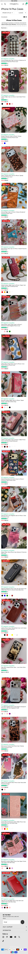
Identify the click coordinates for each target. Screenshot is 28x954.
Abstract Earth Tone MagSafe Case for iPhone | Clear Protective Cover (13, 516)
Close (15, 927)
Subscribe (22, 922)
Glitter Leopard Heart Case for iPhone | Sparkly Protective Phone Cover (12, 176)
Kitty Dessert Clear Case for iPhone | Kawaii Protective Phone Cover (14, 249)
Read (3, 28)
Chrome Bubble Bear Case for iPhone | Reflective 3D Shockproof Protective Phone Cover (13, 61)
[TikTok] (3, 941)
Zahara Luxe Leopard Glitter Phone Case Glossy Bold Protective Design (13, 783)
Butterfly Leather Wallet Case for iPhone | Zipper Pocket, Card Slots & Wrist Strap (12, 401)
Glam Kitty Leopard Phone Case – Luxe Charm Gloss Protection (13, 668)
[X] (19, 937)
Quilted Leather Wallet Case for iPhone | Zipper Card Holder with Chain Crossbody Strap (13, 285)
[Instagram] (3, 937)
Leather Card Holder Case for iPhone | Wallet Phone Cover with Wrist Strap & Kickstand (13, 440)
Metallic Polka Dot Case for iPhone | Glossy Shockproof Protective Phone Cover (11, 137)
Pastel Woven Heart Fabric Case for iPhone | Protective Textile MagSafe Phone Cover (11, 325)
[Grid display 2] (26, 17)
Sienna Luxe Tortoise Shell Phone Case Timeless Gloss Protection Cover (12, 746)
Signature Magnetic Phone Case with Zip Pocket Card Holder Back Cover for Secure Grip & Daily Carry (13, 589)
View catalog (2, 4)
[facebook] (15, 937)
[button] (1, 1)
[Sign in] (23, 4)
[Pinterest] (7, 937)
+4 (16, 635)
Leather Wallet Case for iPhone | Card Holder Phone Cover (13, 97)
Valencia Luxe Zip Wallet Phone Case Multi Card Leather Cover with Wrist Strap (12, 901)
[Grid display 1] (24, 17)
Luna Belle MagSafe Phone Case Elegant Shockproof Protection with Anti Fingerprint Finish (13, 707)
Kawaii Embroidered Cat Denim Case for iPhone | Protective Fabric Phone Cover (12, 479)
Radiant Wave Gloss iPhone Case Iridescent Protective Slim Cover (13, 552)
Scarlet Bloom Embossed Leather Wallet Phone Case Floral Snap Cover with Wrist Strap (13, 822)
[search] (5, 4)
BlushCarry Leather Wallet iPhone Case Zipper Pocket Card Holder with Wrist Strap (13, 862)
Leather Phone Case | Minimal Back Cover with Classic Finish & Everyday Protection (13, 628)
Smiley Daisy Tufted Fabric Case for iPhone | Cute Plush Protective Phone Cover (12, 364)
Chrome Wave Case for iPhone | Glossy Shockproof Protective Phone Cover (13, 212)
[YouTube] (11, 937)
